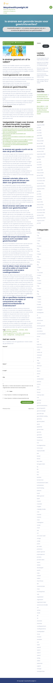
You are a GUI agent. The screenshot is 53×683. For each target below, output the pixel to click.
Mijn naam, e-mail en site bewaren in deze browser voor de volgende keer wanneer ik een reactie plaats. (18, 386)
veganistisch (40, 597)
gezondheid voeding (42, 416)
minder (39, 525)
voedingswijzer (40, 631)
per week (39, 546)
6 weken (39, 296)
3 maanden (40, 272)
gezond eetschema (42, 405)
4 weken (39, 280)
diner (38, 368)
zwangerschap (41, 671)
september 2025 (41, 154)
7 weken (39, 302)
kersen (38, 458)
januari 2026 (40, 143)
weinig (38, 658)
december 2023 (41, 210)
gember (39, 400)
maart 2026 (40, 138)
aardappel (39, 310)
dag (38, 360)
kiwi (38, 474)
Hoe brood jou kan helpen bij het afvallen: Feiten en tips (42, 75)
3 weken (39, 275)
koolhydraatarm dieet (42, 482)
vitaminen (39, 621)
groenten (39, 434)
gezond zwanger (41, 411)
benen (38, 336)
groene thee (40, 429)
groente (39, 432)
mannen (39, 514)
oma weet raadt (41, 535)
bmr (38, 339)
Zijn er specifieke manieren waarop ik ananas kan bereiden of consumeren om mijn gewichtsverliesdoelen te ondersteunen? (18, 144)
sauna (38, 562)
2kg (38, 264)
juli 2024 (39, 191)
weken (38, 660)
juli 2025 (39, 159)
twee (38, 589)
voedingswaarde (19, 335)
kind (38, 472)
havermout (40, 440)
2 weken (39, 259)
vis (37, 618)
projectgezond (41, 554)
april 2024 (39, 199)
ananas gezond (34, 28)
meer (38, 520)
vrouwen (39, 637)
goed (38, 424)
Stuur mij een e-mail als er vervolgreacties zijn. (16, 395)
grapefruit (39, 426)
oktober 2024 (40, 183)
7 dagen (39, 299)
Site (4, 377)
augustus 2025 (40, 156)
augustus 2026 (40, 125)
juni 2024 (39, 194)
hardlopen (39, 437)
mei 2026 (39, 133)
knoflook (39, 477)
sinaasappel (40, 567)
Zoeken (39, 43)
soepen (39, 575)
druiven (39, 371)
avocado (39, 328)
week (38, 644)
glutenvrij (39, 419)
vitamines (39, 623)
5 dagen (39, 283)
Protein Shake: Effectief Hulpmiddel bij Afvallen (43, 58)
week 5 (39, 655)
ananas (26, 28)
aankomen (39, 307)
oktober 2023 (40, 215)
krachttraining (40, 488)
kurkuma (39, 490)
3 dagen (39, 267)
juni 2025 (39, 162)
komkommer (40, 480)
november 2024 (41, 180)
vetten (38, 610)
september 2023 (41, 218)
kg (37, 466)
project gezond (41, 551)
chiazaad (39, 355)
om (44, 28)
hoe (38, 442)
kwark (38, 493)
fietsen (39, 389)
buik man (39, 344)
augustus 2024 (40, 188)
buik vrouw (39, 347)
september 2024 (41, 186)
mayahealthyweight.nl (15, 7)
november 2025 (41, 148)
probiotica (39, 549)
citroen (39, 357)
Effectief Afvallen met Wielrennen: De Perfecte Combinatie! (42, 69)
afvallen (39, 318)
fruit (41, 28)
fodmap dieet (40, 395)
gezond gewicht (41, 408)
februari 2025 (40, 172)
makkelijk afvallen (41, 509)
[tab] (50, 7)
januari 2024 (40, 207)
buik (38, 341)
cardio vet (39, 352)
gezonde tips (40, 413)
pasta (38, 543)
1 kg (38, 235)
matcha (39, 517)
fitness (38, 392)
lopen (38, 498)
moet (38, 527)
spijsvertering (26, 333)
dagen (38, 363)
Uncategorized (41, 591)
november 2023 (41, 212)
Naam (5, 364)
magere (39, 506)
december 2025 (41, 146)
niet (38, 530)
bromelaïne (15, 330)
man (38, 512)
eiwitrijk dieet (40, 379)
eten (38, 387)
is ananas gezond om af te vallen (12, 333)
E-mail (5, 370)
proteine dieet (40, 559)
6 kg (38, 294)
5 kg (38, 286)
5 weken (39, 288)
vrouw (38, 634)
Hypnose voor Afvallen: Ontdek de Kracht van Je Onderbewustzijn (43, 64)
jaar (38, 453)
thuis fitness (40, 581)
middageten (40, 522)
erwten (39, 384)
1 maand (39, 238)
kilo (38, 469)
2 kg (38, 256)
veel (38, 594)
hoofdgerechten (41, 445)
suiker (4, 335)
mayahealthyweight (42, 94)
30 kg (38, 278)
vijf (37, 615)
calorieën (21, 330)
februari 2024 (40, 204)
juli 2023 (39, 223)
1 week (38, 240)
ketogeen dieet (41, 464)
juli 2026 (39, 127)
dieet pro (39, 365)
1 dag (38, 232)
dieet (26, 330)
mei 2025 (39, 164)
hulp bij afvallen (41, 450)
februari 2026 (40, 141)
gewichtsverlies (7, 331)
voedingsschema (41, 628)
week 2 (38, 650)
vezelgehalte (10, 335)
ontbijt (38, 541)
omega (39, 538)
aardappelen (40, 312)
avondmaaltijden (41, 333)
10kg (38, 248)
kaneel (38, 456)
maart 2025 (40, 170)
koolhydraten (40, 485)
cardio (38, 349)
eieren (38, 373)
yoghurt (39, 666)
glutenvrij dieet (41, 421)
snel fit (38, 570)
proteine (39, 557)
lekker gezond (40, 496)
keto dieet (39, 461)
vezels (38, 613)
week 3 (39, 652)
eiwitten (39, 381)
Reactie (5, 346)
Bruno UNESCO (40, 106)
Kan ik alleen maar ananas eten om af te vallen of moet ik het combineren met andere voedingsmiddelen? (18, 140)
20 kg (38, 262)
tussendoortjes (41, 586)
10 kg (38, 243)
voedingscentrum (41, 626)
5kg (38, 291)
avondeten (40, 331)
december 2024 (41, 178)
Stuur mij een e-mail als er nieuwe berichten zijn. (16, 398)
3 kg (38, 270)
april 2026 (39, 135)
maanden (39, 504)
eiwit (38, 376)
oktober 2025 (40, 151)
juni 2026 (39, 130)
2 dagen (39, 254)
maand (39, 501)
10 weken (39, 246)
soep (38, 573)
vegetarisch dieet (41, 602)
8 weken (39, 304)
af (23, 28)
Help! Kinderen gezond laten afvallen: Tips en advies (42, 81)
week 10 (39, 647)
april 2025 (39, 167)
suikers (38, 578)
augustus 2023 (40, 220)
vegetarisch (40, 599)
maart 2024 (40, 202)
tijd (38, 583)
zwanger (39, 668)
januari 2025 (40, 175)
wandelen (39, 639)
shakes (39, 565)
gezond (14, 331)
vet (38, 607)
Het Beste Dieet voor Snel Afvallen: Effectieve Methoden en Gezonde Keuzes (43, 109)
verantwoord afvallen (42, 605)
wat (38, 642)
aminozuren (40, 320)
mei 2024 (39, 196)
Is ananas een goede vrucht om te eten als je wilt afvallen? (18, 129)
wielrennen (39, 663)
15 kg (38, 251)
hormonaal (40, 448)
